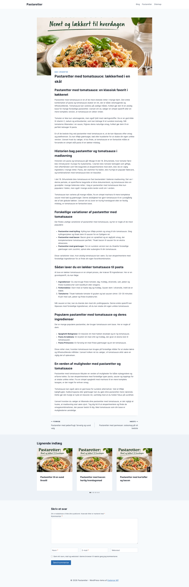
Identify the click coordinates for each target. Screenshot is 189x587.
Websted (116, 550)
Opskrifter (63, 72)
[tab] (90, 492)
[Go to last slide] (40, 469)
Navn (55, 550)
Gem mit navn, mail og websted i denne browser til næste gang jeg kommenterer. (85, 556)
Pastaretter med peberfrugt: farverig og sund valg (71, 425)
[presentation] (54, 460)
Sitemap (157, 4)
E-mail (85, 550)
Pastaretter (147, 4)
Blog (138, 4)
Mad (56, 72)
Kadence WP (113, 580)
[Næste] (148, 469)
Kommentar (57, 516)
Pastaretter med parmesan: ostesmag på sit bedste (118, 425)
